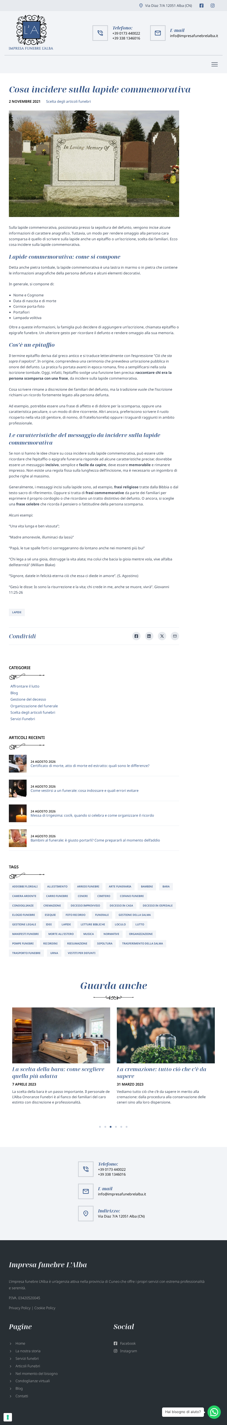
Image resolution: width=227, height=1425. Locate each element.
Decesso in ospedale (158, 905)
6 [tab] (127, 1127)
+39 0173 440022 (126, 33)
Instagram (212, 5)
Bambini (147, 886)
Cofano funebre (132, 896)
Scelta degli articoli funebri (68, 101)
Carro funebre (57, 896)
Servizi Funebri (22, 718)
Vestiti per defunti (81, 953)
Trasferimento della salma (142, 943)
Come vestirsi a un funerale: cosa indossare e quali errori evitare (85, 790)
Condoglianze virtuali (33, 1380)
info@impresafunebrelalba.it (194, 35)
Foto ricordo (75, 915)
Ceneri (83, 896)
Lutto (139, 924)
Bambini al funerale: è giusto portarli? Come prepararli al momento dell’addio (95, 840)
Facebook (201, 5)
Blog (14, 692)
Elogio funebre (23, 915)
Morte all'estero (61, 934)
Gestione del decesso (28, 699)
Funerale (102, 915)
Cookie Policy (44, 1307)
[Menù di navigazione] (214, 64)
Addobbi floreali (24, 886)
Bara (166, 886)
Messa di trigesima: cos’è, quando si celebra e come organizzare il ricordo (92, 815)
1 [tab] (100, 1127)
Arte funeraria (120, 886)
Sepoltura (104, 943)
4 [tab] (116, 1127)
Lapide (17, 612)
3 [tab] (111, 1127)
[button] (214, 1412)
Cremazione (52, 905)
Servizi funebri (27, 1358)
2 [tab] (105, 1127)
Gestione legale (24, 924)
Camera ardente (24, 896)
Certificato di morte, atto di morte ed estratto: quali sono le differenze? (90, 766)
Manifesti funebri (25, 934)
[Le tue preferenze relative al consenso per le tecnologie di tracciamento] (8, 1417)
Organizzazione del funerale (34, 706)
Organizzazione (141, 934)
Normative (111, 934)
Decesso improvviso (85, 905)
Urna (54, 953)
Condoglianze (23, 905)
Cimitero (103, 896)
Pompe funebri (22, 943)
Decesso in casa (121, 905)
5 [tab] (121, 1127)
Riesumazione (77, 943)
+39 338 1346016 (126, 38)
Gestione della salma (135, 915)
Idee (49, 924)
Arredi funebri (88, 886)
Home (20, 1343)
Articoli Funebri (28, 1366)
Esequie (50, 915)
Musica (88, 934)
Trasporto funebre (26, 953)
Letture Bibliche (93, 924)
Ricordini (50, 943)
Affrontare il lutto (24, 686)
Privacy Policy (20, 1307)
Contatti (22, 1395)
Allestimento (57, 886)
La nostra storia (28, 1350)
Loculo (120, 924)
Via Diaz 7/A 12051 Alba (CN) (168, 5)
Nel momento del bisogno (37, 1373)
